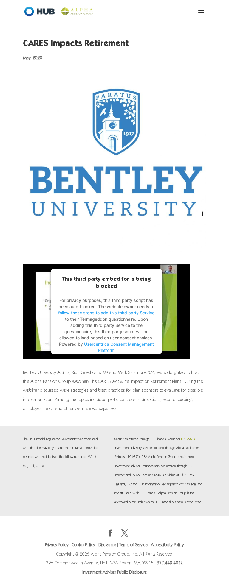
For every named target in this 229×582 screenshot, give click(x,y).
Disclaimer (107, 545)
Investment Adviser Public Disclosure (114, 572)
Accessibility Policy (167, 545)
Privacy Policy (57, 545)
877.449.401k (169, 563)
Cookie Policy (83, 545)
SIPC (193, 439)
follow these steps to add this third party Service (106, 312)
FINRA (185, 439)
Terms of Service (133, 545)
